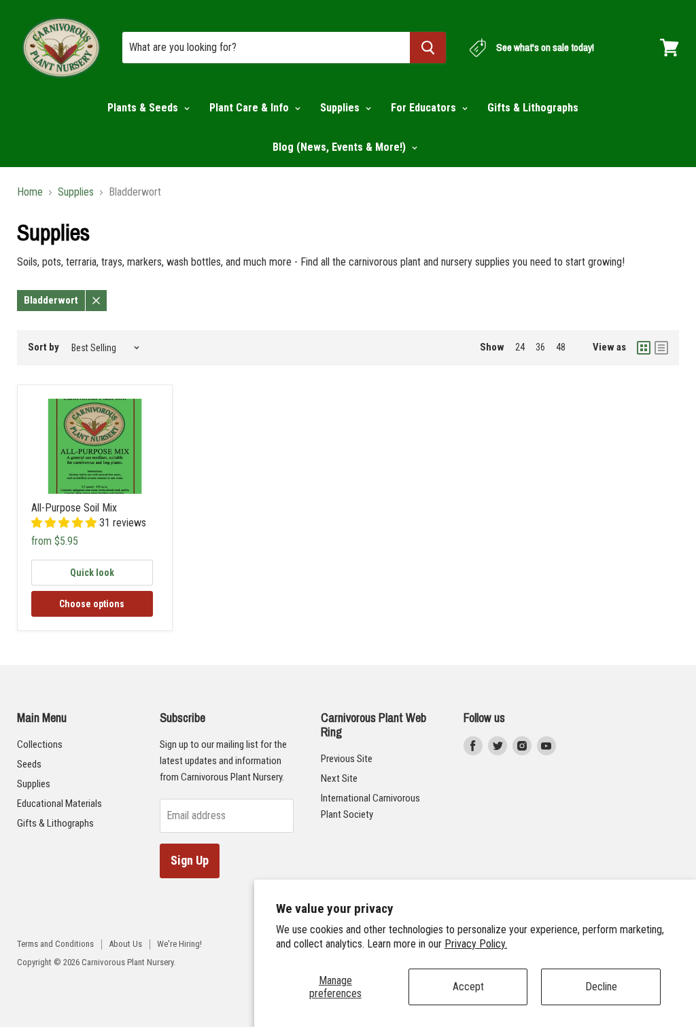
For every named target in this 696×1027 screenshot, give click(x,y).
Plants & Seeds (144, 107)
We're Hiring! (179, 944)
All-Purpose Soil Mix (74, 507)
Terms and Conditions (55, 944)
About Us (125, 944)
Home (30, 192)
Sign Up (190, 860)
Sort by (43, 347)
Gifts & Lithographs (532, 107)
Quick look (92, 572)
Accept (468, 986)
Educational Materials (59, 803)
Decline (601, 986)
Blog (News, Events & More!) (340, 147)
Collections (40, 744)
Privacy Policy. (476, 943)
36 (540, 347)
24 (520, 347)
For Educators (425, 107)
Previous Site (346, 759)
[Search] (428, 47)
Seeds (29, 764)
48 (561, 347)
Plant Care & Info (250, 107)
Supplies (341, 107)
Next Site (339, 778)
